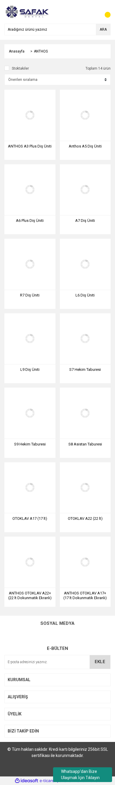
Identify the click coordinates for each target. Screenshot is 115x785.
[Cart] (105, 12)
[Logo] (27, 11)
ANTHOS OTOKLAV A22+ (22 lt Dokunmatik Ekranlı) (30, 595)
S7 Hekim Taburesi (85, 369)
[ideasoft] (26, 781)
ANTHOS (41, 51)
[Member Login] (93, 12)
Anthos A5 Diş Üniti (85, 146)
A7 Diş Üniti (85, 220)
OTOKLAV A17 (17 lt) (29, 518)
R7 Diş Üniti (30, 295)
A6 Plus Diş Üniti (30, 220)
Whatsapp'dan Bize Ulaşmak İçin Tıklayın (80, 774)
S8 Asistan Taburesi (85, 444)
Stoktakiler (20, 68)
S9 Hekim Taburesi (30, 444)
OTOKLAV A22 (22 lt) (85, 518)
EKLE (100, 661)
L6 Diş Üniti (85, 295)
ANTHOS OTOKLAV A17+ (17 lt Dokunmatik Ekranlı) (85, 595)
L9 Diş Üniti (30, 369)
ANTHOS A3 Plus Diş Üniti (30, 146)
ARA (103, 29)
